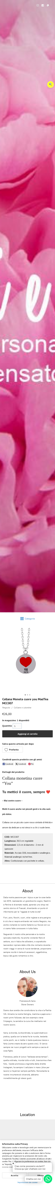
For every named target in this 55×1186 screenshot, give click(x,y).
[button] (12, 749)
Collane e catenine (22, 707)
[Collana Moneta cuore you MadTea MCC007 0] (27, 660)
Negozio (6, 707)
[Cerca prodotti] (50, 84)
